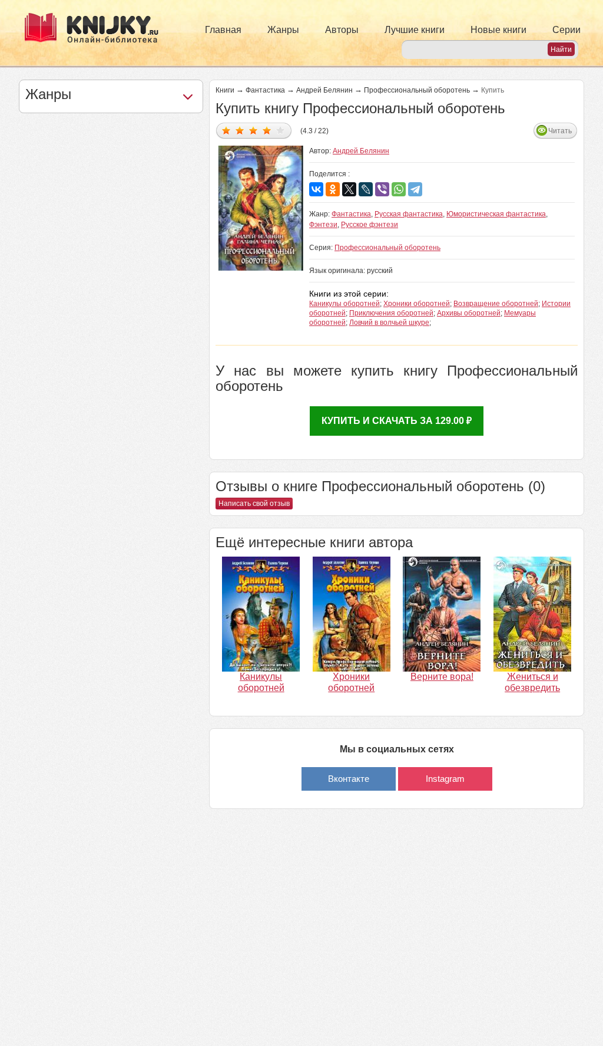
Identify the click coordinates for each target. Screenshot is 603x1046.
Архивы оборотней (469, 313)
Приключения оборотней (391, 313)
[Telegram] (415, 189)
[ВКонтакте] (316, 189)
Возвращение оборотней (495, 304)
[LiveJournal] (366, 189)
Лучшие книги (415, 30)
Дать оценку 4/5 (267, 130)
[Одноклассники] (333, 189)
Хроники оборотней (416, 304)
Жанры (283, 30)
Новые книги (498, 30)
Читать (560, 131)
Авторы (342, 30)
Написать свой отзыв (254, 503)
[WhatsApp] (399, 189)
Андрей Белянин (324, 90)
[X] (349, 189)
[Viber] (382, 189)
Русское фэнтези (369, 225)
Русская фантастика (409, 214)
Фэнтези (323, 225)
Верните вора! (441, 677)
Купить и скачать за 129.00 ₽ (397, 421)
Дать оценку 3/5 (254, 130)
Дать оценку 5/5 (281, 130)
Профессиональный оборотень (417, 90)
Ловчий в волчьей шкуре (389, 322)
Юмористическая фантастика (496, 214)
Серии (566, 30)
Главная (223, 30)
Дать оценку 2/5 (240, 130)
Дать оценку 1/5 (226, 130)
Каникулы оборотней (344, 304)
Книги (225, 90)
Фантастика (265, 90)
